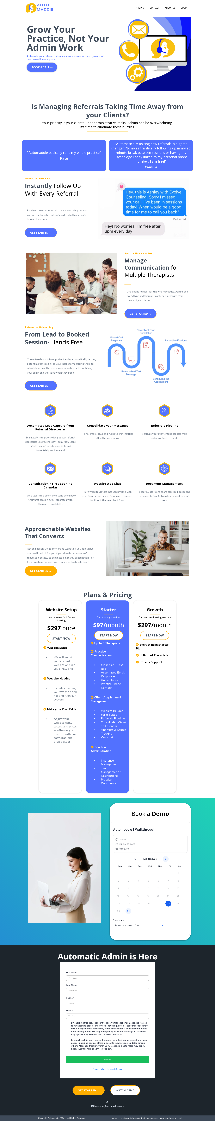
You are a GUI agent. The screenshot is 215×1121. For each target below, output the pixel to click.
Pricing (140, 8)
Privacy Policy (99, 1069)
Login (184, 8)
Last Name (71, 985)
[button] (125, 844)
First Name (71, 972)
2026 (154, 858)
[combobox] (139, 925)
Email (69, 1010)
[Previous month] (135, 859)
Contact (154, 8)
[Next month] (166, 859)
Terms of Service (114, 1069)
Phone (70, 998)
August (147, 858)
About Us (170, 8)
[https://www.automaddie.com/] (39, 7)
